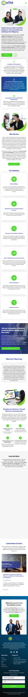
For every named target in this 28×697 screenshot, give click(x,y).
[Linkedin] (11, 652)
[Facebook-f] (14, 652)
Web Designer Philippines (16, 693)
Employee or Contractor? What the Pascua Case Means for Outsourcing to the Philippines (13, 576)
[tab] (14, 485)
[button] (25, 2)
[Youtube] (17, 652)
